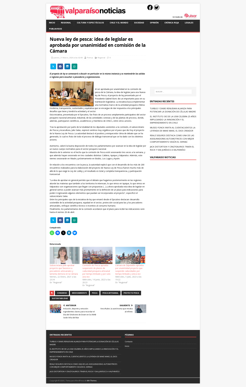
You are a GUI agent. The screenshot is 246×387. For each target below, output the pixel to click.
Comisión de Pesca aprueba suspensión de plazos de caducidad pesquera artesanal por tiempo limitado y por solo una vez (96, 271)
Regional (66, 22)
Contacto (129, 341)
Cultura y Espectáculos (90, 22)
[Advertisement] (174, 62)
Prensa (90, 57)
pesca (94, 293)
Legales (189, 22)
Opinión (154, 22)
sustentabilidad (60, 298)
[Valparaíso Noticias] (123, 18)
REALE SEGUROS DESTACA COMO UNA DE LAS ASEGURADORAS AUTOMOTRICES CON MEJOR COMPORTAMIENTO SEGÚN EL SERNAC (172, 138)
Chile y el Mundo (119, 22)
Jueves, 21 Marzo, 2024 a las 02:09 (68, 57)
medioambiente (79, 293)
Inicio (52, 22)
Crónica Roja (171, 22)
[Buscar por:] (173, 91)
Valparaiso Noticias (163, 157)
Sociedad (139, 22)
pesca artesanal (110, 293)
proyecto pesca (131, 293)
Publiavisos (55, 28)
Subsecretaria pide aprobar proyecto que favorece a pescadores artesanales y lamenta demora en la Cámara (64, 269)
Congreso (62, 293)
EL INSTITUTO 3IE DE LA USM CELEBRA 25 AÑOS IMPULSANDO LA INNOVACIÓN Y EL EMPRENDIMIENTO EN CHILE (173, 119)
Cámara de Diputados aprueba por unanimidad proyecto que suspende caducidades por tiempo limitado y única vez (129, 269)
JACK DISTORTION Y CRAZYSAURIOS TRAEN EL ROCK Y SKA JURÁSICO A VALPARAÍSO (85, 371)
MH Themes (92, 380)
